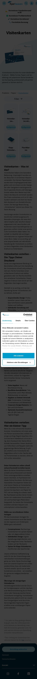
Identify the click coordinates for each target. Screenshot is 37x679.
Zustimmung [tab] (7, 320)
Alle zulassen (18, 356)
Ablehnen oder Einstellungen (17, 362)
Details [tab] (18, 320)
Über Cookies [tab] (30, 320)
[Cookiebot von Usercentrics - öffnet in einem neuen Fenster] (26, 315)
